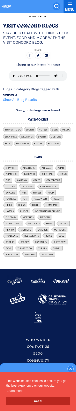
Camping (22, 180)
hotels (10, 211)
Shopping (11, 136)
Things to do (25, 248)
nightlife (25, 229)
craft (36, 180)
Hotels (43, 129)
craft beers (53, 180)
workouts (47, 254)
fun (25, 198)
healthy (58, 198)
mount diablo (13, 223)
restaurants (31, 235)
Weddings (27, 136)
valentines (12, 254)
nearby (10, 229)
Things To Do (13, 129)
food (51, 192)
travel (57, 248)
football (11, 198)
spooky (25, 241)
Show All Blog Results (20, 99)
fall (24, 192)
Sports (30, 129)
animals (46, 167)
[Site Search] (56, 6)
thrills (42, 248)
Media (66, 129)
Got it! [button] (38, 400)
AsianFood (12, 173)
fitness (37, 192)
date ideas (28, 186)
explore (10, 192)
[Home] (6, 7)
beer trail (47, 173)
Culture (56, 136)
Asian (61, 167)
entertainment (48, 186)
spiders (10, 241)
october (43, 229)
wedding (30, 254)
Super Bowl (60, 241)
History (39, 143)
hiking (22, 204)
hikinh (35, 204)
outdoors (60, 229)
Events (42, 136)
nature (63, 223)
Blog (43, 16)
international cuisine (47, 211)
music (49, 223)
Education (22, 143)
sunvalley (41, 241)
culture (10, 186)
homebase (52, 204)
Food (8, 143)
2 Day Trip (11, 167)
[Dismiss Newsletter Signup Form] (70, 369)
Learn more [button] (15, 390)
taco (8, 248)
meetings (28, 217)
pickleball (12, 235)
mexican (45, 217)
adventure (29, 167)
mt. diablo (34, 223)
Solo (61, 235)
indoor (24, 211)
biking (63, 173)
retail (48, 235)
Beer (55, 129)
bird (8, 180)
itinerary (11, 217)
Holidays (53, 143)
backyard (29, 173)
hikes (9, 204)
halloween (40, 198)
